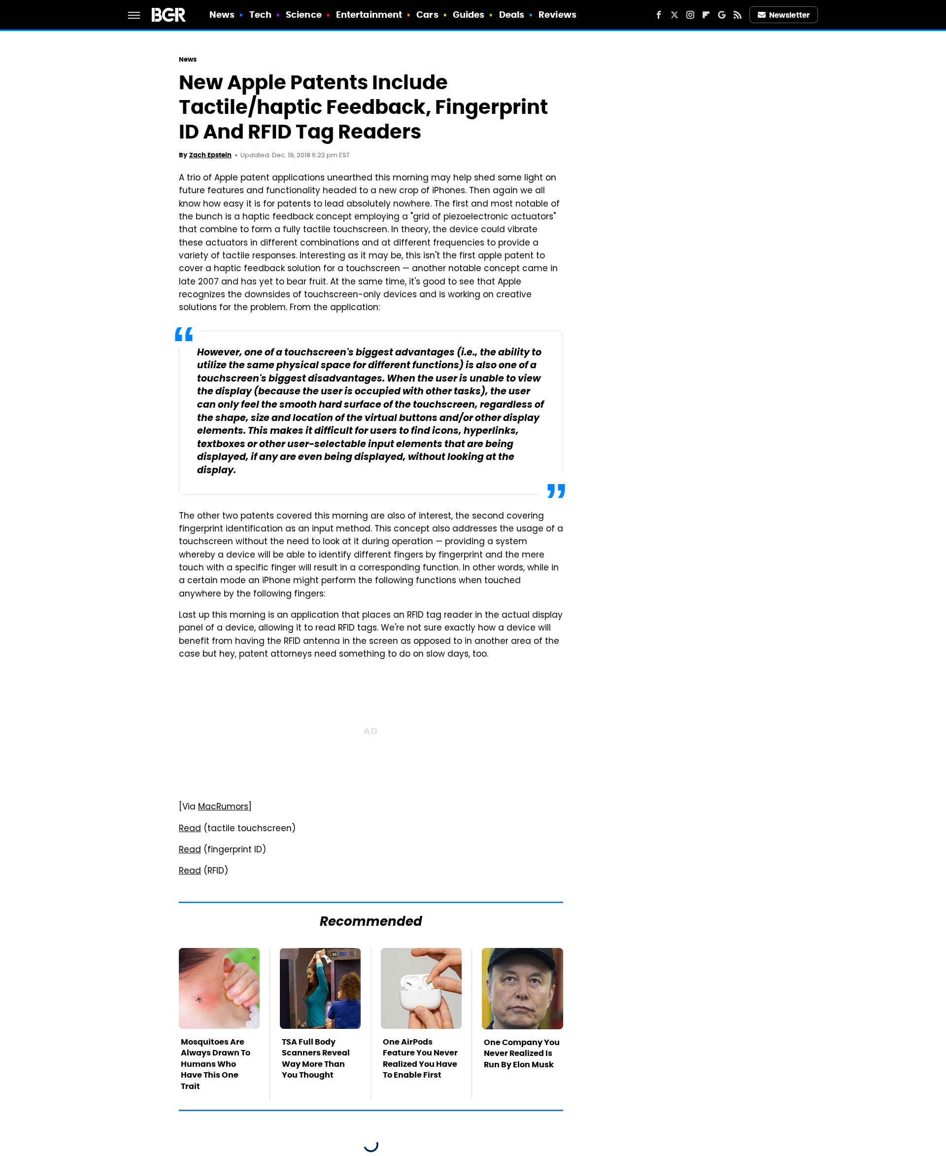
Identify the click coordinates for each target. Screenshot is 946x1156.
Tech (260, 14)
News (222, 14)
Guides (469, 14)
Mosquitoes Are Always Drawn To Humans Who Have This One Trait (215, 1064)
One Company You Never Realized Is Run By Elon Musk (522, 1053)
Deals (512, 14)
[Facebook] (659, 15)
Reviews (557, 14)
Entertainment (369, 14)
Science (304, 14)
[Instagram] (690, 15)
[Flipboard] (706, 15)
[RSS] (738, 15)
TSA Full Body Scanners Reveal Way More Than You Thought (316, 1058)
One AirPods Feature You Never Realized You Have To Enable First (420, 1058)
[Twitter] (674, 15)
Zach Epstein (210, 155)
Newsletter (789, 15)
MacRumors (223, 807)
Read (190, 829)
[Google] (722, 15)
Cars (427, 14)
